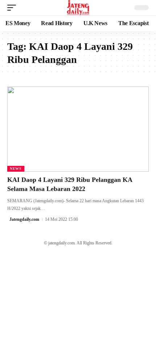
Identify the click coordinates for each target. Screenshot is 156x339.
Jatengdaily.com (24, 219)
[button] (13, 8)
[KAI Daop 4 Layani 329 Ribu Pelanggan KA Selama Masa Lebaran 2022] (78, 129)
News (16, 169)
